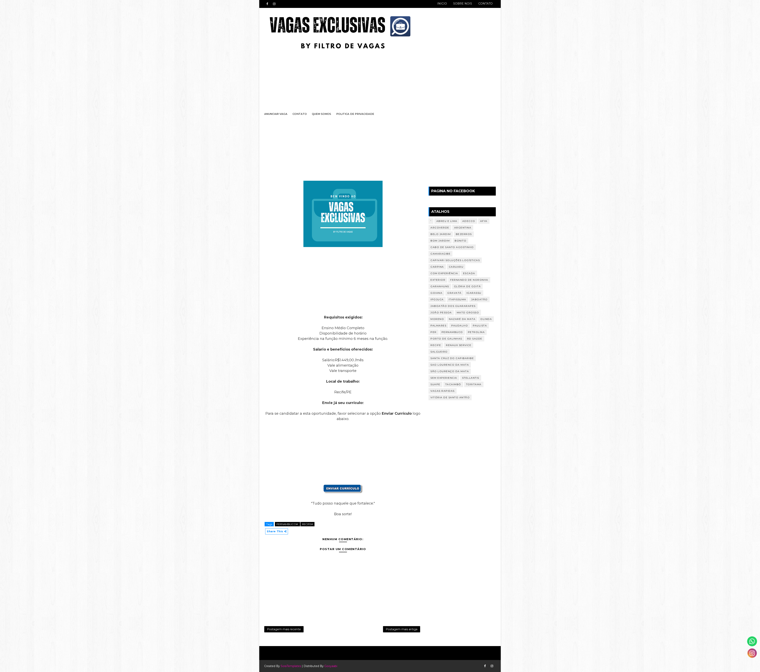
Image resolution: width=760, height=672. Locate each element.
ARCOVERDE (439, 227)
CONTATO (485, 3)
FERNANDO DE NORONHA (469, 279)
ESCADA (469, 273)
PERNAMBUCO (452, 332)
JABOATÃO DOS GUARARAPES (453, 305)
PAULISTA (480, 325)
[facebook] (267, 4)
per (433, 332)
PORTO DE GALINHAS (446, 338)
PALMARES (438, 325)
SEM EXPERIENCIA (443, 377)
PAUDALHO (459, 325)
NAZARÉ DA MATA (462, 318)
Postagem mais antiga (401, 629)
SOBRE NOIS (462, 3)
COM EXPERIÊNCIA (444, 273)
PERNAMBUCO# (287, 524)
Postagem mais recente (284, 629)
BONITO (460, 240)
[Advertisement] (376, 76)
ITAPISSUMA (457, 299)
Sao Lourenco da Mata (449, 364)
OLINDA (486, 318)
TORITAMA (474, 384)
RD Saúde (474, 338)
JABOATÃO (479, 299)
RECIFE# (307, 524)
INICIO (442, 3)
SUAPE (435, 384)
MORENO (437, 318)
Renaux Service (458, 345)
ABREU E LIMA (446, 221)
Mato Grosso (468, 312)
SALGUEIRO (439, 351)
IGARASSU (473, 292)
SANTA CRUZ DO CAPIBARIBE (452, 358)
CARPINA (437, 266)
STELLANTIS (470, 377)
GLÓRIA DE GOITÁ (467, 286)
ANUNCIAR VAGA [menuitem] (275, 113)
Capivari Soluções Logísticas (455, 260)
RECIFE (435, 345)
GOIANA (436, 292)
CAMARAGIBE (440, 253)
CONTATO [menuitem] (300, 113)
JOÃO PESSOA (441, 312)
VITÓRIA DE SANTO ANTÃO (450, 397)
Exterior (437, 279)
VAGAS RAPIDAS (442, 390)
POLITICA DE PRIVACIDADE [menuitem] (355, 113)
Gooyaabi (330, 666)
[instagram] (274, 4)
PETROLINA (476, 332)
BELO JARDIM (440, 234)
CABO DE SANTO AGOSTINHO (452, 247)
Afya (483, 221)
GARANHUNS (439, 286)
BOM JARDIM (440, 240)
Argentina (462, 227)
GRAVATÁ (454, 292)
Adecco (468, 221)
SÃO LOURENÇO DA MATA (449, 371)
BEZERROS (464, 234)
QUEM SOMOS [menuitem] (321, 113)
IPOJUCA (437, 299)
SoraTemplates (291, 666)
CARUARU (456, 266)
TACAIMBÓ (453, 384)
